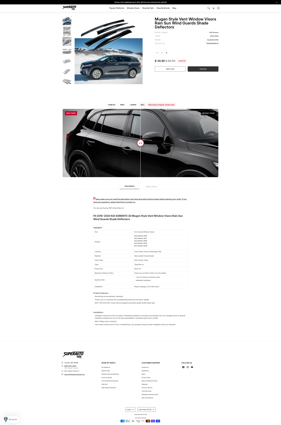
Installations (145, 371)
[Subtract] (157, 52)
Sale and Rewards (147, 398)
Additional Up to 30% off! (133, 2)
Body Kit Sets (106, 371)
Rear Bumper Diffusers (109, 387)
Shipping (144, 384)
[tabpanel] (140, 258)
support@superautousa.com (74, 374)
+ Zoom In (132, 105)
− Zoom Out (111, 105)
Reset (122, 105)
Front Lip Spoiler (107, 377)
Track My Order (147, 391)
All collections (106, 367)
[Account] (218, 8)
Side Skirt (105, 384)
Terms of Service (147, 387)
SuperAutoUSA (138, 414)
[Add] (166, 52)
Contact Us (145, 367)
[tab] (129, 186)
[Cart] (213, 8)
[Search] (208, 8)
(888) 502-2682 (70, 366)
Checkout (203, 69)
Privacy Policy (146, 377)
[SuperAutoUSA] (69, 8)
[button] (183, 367)
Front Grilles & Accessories (110, 381)
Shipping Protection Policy (150, 394)
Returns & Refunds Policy (149, 381)
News (143, 374)
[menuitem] (116, 8)
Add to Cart (170, 69)
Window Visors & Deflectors (110, 374)
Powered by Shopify (140, 418)
